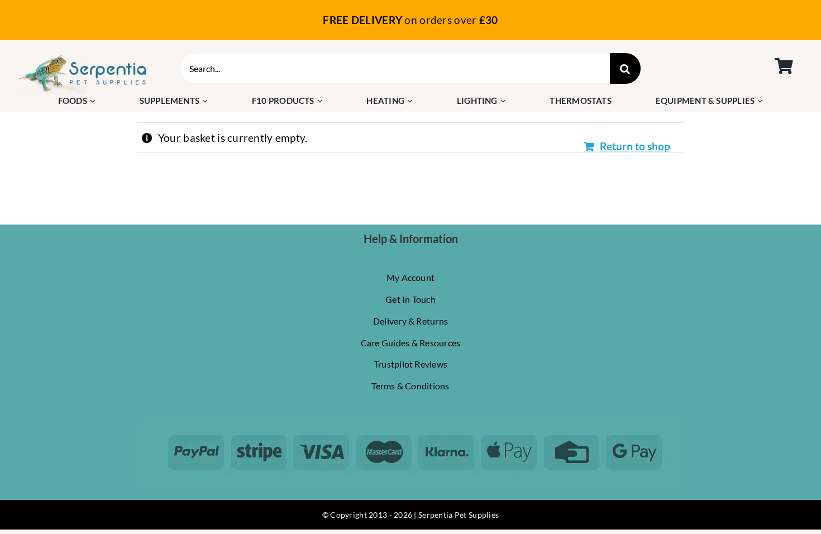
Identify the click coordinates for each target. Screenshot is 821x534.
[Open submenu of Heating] (411, 100)
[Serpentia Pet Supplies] (83, 58)
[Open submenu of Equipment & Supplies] (761, 100)
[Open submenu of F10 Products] (321, 100)
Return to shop (635, 146)
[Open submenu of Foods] (94, 100)
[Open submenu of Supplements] (206, 100)
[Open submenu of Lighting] (504, 100)
